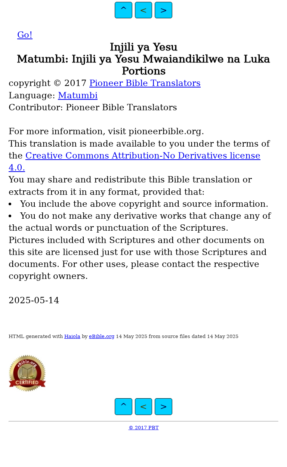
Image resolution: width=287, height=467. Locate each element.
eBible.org (101, 336)
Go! (25, 35)
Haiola (72, 336)
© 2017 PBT (144, 427)
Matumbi (78, 95)
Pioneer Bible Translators (145, 83)
